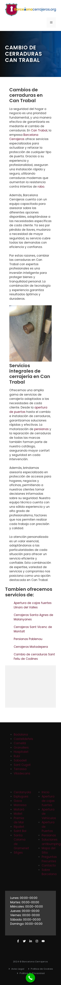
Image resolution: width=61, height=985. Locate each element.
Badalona (21, 734)
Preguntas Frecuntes (49, 859)
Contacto (49, 865)
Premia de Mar (19, 820)
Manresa (20, 805)
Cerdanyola (22, 792)
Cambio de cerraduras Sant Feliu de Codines (34, 656)
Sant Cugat (22, 765)
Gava (18, 801)
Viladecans (22, 773)
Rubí (17, 756)
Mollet (18, 814)
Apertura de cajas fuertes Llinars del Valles (33, 605)
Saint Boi (20, 831)
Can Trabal (39, 130)
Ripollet (19, 827)
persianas (41, 429)
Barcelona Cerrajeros (23, 137)
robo (41, 187)
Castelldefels (23, 739)
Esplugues (21, 796)
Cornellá (20, 743)
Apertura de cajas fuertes (48, 800)
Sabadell (20, 760)
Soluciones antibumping (51, 842)
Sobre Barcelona (49, 872)
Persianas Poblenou (28, 639)
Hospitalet (21, 752)
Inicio (45, 792)
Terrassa (20, 769)
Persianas (49, 835)
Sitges (18, 853)
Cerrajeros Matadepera (31, 647)
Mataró (19, 809)
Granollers (21, 748)
